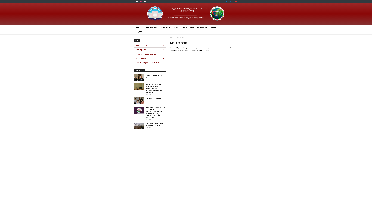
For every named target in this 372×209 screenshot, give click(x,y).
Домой (172, 37)
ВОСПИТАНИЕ (215, 27)
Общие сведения (151, 27)
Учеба (176, 27)
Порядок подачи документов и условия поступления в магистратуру (155, 100)
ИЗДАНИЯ (139, 32)
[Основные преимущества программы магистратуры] (139, 77)
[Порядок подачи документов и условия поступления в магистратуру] (139, 100)
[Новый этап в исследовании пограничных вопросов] (139, 126)
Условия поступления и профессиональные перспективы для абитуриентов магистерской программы (155, 88)
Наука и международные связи (195, 27)
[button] (235, 27)
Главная (139, 27)
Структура (165, 27)
